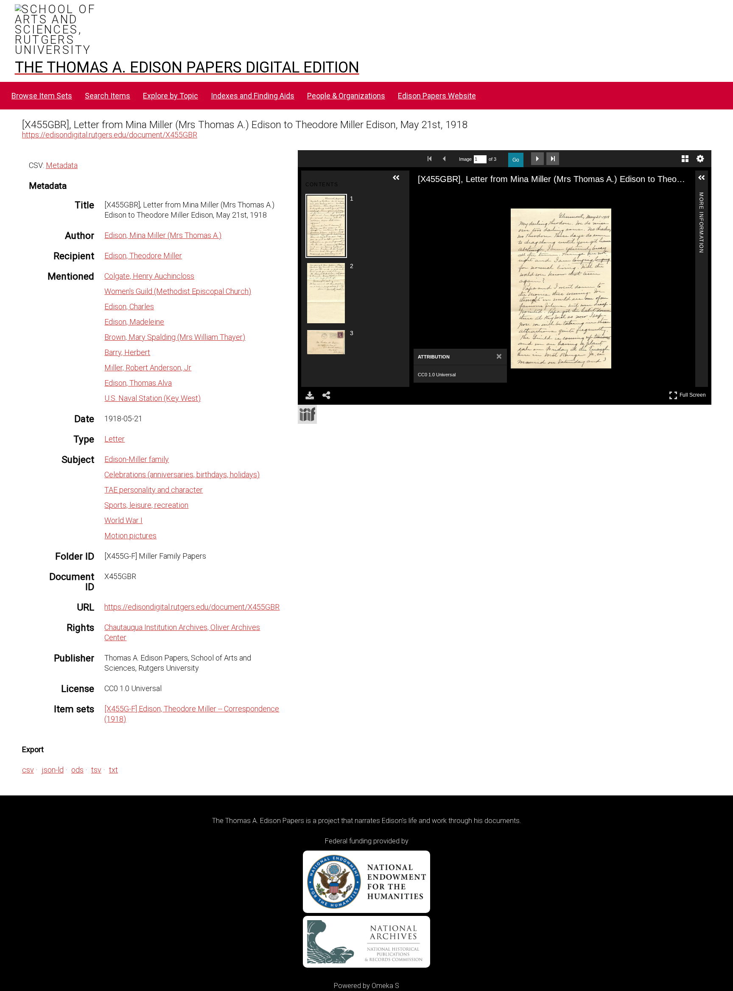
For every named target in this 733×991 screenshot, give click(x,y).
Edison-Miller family (136, 459)
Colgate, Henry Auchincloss (149, 276)
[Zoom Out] (444, 197)
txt (113, 769)
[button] (399, 181)
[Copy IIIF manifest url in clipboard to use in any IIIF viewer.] (307, 414)
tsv (96, 769)
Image (465, 159)
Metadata (62, 165)
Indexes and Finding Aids (252, 95)
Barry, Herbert (127, 352)
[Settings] (700, 158)
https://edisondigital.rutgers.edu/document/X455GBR (109, 134)
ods (77, 769)
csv (28, 769)
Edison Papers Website (437, 95)
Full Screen (694, 393)
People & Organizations (346, 95)
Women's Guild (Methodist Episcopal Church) (177, 291)
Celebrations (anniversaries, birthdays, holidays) (182, 474)
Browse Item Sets (41, 95)
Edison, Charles (129, 306)
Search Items (107, 95)
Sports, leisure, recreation (146, 505)
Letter (114, 438)
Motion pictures (130, 535)
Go (515, 160)
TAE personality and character (153, 489)
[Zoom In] (428, 197)
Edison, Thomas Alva (138, 382)
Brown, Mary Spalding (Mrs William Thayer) (174, 337)
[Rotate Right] (459, 197)
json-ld (53, 769)
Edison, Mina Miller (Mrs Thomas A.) (162, 235)
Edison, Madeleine (134, 321)
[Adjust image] (474, 197)
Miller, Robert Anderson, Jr (147, 367)
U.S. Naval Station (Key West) (152, 398)
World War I (123, 520)
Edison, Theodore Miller (143, 255)
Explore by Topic (170, 95)
